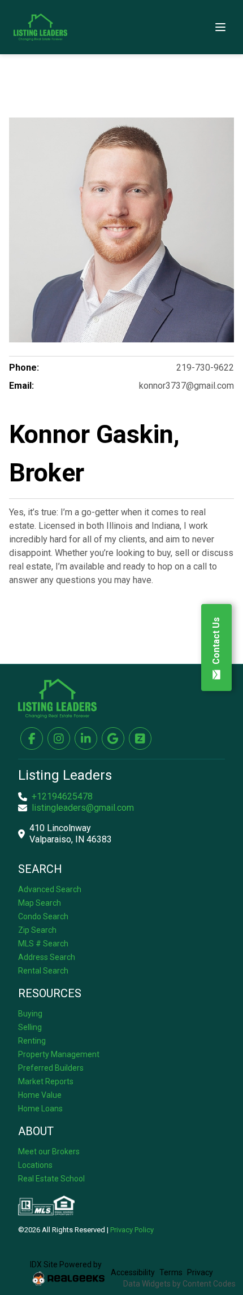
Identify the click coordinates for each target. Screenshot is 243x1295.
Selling (30, 1027)
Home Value (40, 1095)
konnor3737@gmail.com (186, 385)
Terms (171, 1272)
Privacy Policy (132, 1230)
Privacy (200, 1272)
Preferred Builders (51, 1067)
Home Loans (40, 1108)
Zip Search (37, 930)
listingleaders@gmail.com (83, 807)
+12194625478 (62, 796)
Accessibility (133, 1272)
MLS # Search (43, 943)
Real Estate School (51, 1178)
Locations (35, 1165)
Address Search (46, 957)
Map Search (39, 902)
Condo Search (43, 916)
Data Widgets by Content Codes (179, 1283)
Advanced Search (49, 889)
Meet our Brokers (49, 1151)
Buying (30, 1013)
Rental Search (43, 970)
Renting (32, 1040)
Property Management (58, 1054)
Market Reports (45, 1081)
